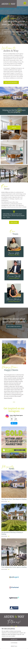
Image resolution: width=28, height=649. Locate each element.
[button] (25, 3)
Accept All (14, 639)
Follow (15, 422)
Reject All (14, 646)
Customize (14, 642)
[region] (14, 637)
